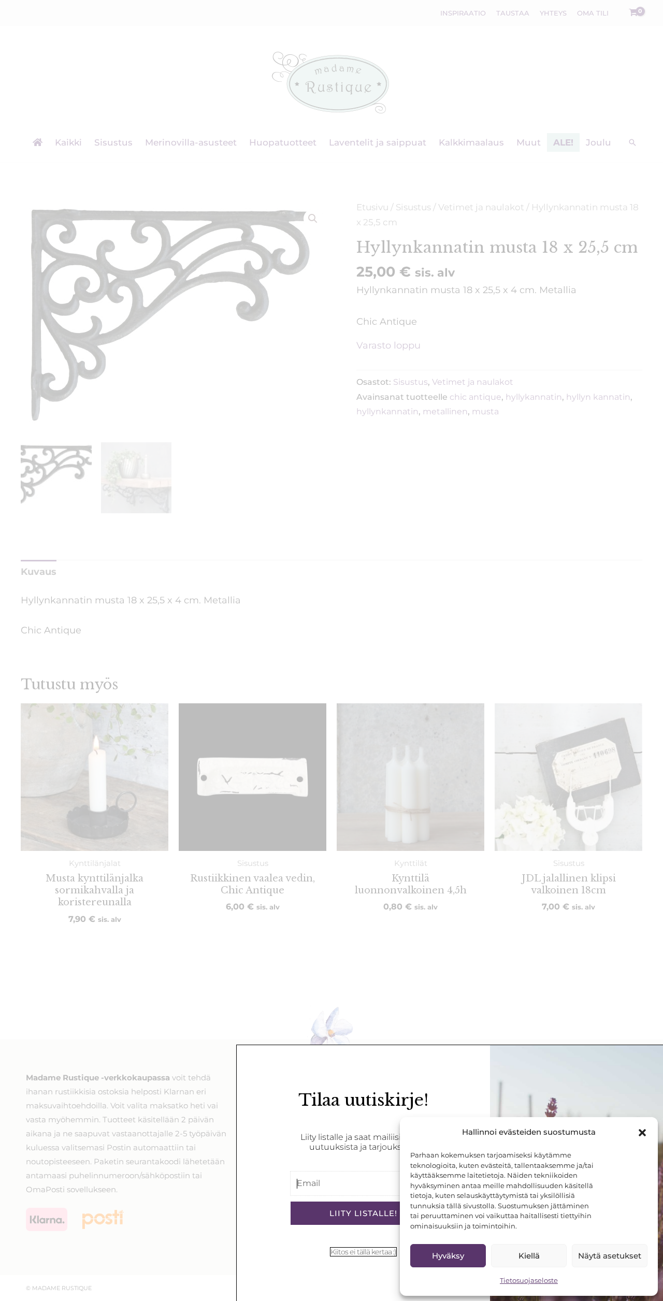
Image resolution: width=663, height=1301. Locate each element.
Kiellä (529, 1256)
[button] (642, 1132)
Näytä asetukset (609, 1256)
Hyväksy (448, 1256)
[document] (331, 650)
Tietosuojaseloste (529, 1280)
